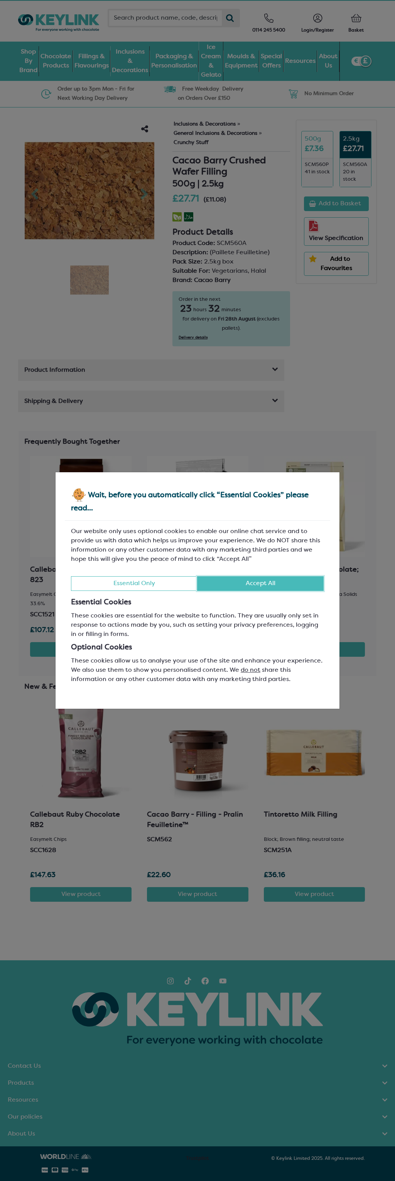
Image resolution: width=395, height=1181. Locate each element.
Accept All (260, 583)
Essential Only (134, 583)
